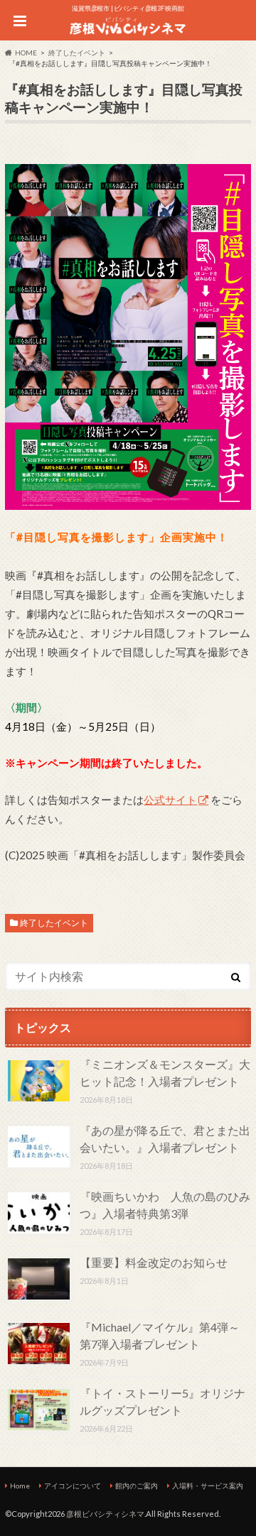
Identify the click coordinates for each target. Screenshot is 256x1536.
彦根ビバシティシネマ (105, 1513)
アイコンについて (72, 1485)
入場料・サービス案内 (207, 1485)
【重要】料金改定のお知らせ (154, 1262)
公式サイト (170, 799)
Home (20, 1485)
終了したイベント (54, 922)
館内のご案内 (136, 1485)
